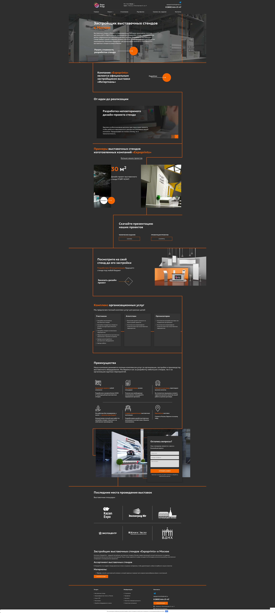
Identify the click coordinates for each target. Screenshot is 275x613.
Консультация (161, 603)
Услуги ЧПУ (97, 598)
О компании (124, 12)
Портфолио (140, 12)
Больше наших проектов (131, 158)
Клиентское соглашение (131, 603)
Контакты (178, 12)
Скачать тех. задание (159, 12)
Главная (96, 12)
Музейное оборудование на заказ (103, 603)
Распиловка (98, 600)
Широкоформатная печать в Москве (104, 595)
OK (166, 611)
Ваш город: (128, 3)
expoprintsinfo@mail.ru (174, 4)
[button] (176, 136)
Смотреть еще (101, 576)
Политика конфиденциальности (133, 600)
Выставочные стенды (100, 593)
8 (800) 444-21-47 (173, 7)
